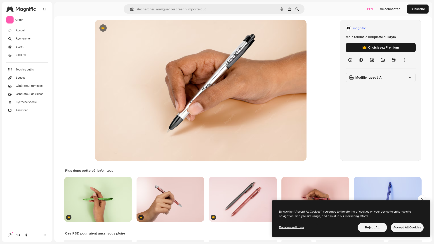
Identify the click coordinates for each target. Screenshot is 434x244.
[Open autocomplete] (130, 9)
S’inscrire (418, 9)
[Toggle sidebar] (44, 9)
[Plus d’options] (404, 60)
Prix (370, 9)
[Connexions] (10, 235)
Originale (125, 28)
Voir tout (106, 171)
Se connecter (390, 9)
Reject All (372, 227)
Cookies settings (291, 227)
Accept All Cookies (407, 227)
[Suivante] (422, 199)
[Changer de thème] (26, 235)
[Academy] (18, 235)
